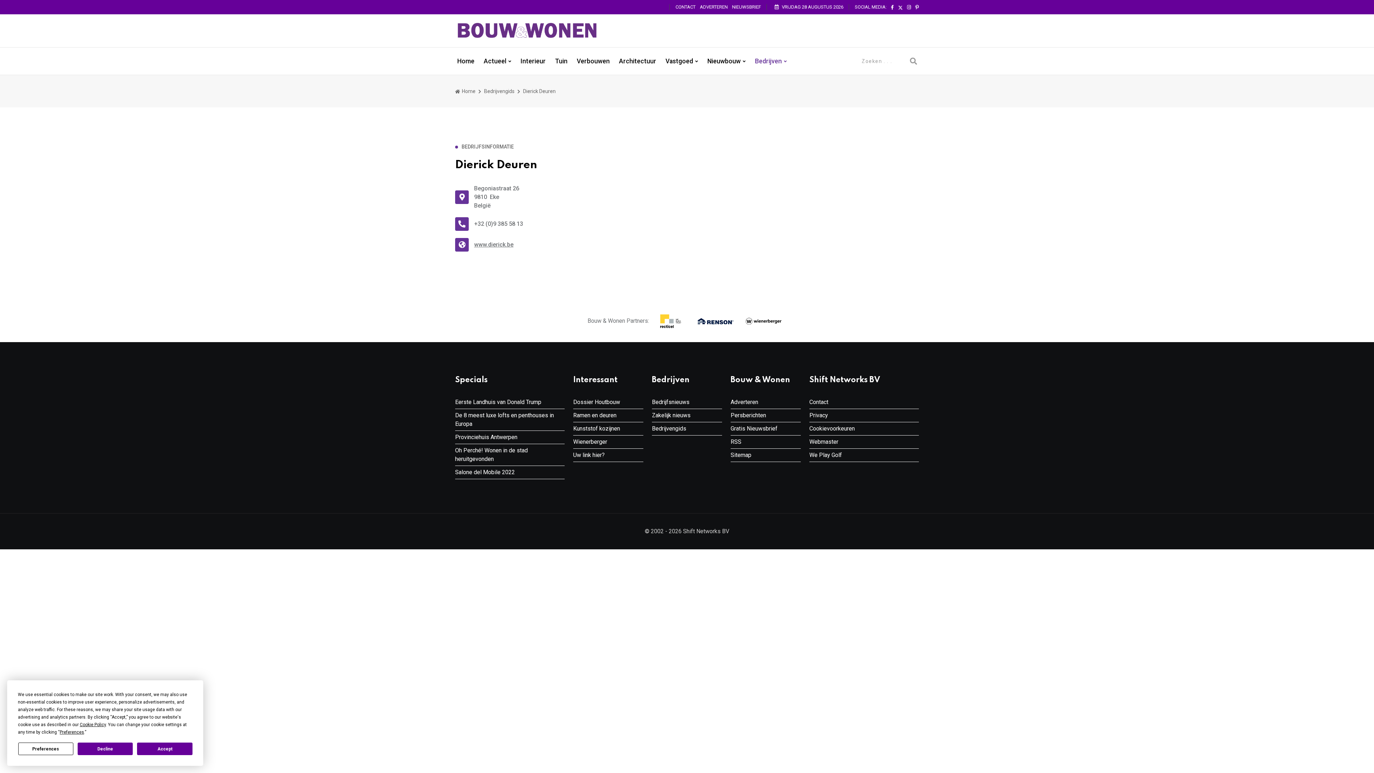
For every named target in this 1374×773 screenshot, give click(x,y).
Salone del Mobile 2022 (485, 472)
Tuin (561, 61)
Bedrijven (768, 61)
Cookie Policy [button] (93, 724)
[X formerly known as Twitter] (900, 7)
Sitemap (741, 455)
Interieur (533, 61)
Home (465, 61)
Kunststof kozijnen (596, 428)
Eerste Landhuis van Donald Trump (498, 402)
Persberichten (748, 415)
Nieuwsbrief (746, 7)
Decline (105, 749)
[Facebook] (892, 7)
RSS (736, 441)
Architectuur (637, 61)
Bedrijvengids (499, 91)
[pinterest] (917, 7)
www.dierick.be (493, 244)
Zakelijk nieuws (671, 415)
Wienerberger (590, 441)
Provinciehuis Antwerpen (486, 437)
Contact (686, 7)
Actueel (495, 61)
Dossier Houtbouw (596, 402)
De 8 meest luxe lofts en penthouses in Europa (504, 419)
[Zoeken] (913, 61)
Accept (164, 749)
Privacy (818, 415)
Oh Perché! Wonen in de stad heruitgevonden (491, 454)
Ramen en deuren (595, 415)
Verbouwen (593, 61)
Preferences (45, 749)
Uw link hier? (589, 455)
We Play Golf (825, 455)
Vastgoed (679, 61)
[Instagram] (909, 7)
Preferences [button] (72, 732)
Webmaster (823, 441)
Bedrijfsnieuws (671, 402)
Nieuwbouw (724, 61)
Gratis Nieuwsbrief (754, 428)
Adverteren (714, 7)
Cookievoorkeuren (832, 428)
